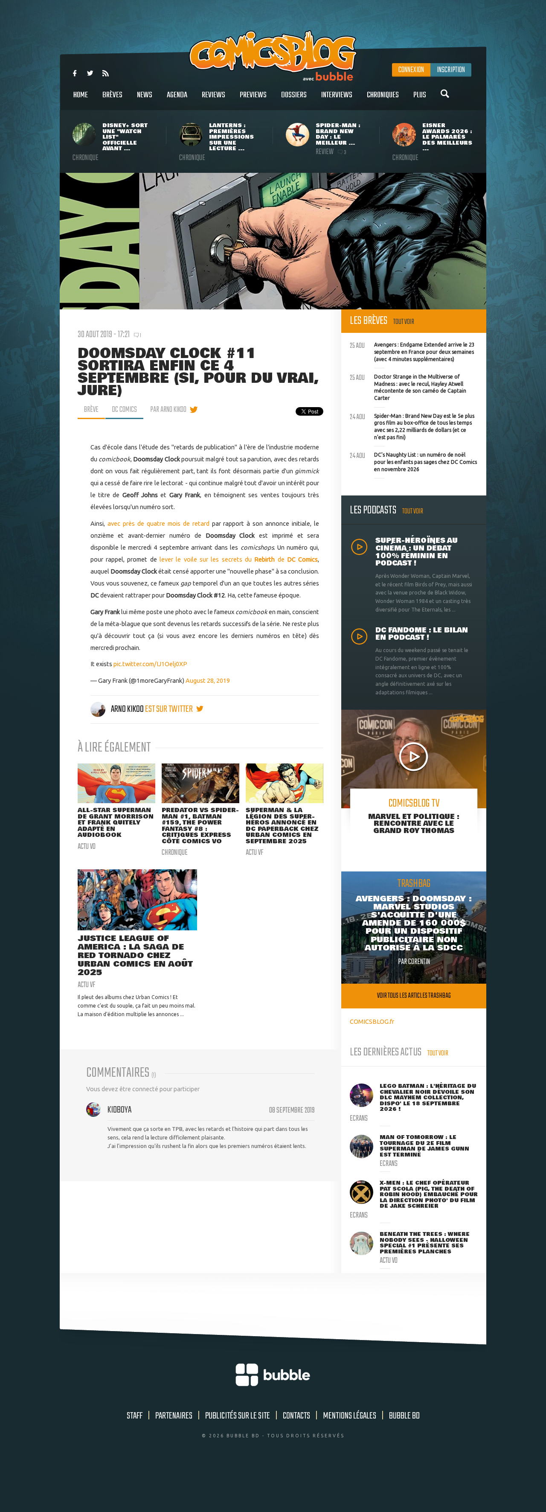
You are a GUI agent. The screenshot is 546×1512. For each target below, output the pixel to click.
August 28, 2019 (208, 680)
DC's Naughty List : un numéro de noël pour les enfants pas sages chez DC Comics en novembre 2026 (413, 461)
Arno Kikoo (127, 709)
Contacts (296, 1416)
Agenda (177, 95)
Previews (253, 95)
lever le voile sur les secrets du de (239, 559)
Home (80, 95)
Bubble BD (404, 1416)
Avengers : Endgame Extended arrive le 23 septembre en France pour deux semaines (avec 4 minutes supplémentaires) (412, 350)
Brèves (112, 95)
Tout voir (403, 322)
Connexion (411, 70)
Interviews (336, 95)
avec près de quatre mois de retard (159, 523)
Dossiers (294, 95)
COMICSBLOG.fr (372, 1021)
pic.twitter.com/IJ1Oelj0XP (150, 663)
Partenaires (173, 1416)
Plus (419, 95)
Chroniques (383, 95)
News (144, 95)
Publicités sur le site (237, 1416)
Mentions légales (349, 1416)
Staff (134, 1416)
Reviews (213, 95)
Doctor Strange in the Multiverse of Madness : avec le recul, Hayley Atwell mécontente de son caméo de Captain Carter (408, 386)
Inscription (451, 70)
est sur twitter (169, 709)
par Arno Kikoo (168, 410)
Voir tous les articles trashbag (414, 996)
